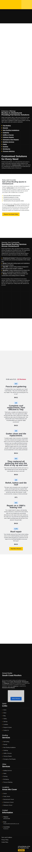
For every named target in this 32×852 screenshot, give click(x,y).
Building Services (8, 142)
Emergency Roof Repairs (11, 139)
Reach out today (12, 340)
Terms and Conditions (6, 837)
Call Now (6, 66)
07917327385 (11, 205)
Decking (5, 146)
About (4, 712)
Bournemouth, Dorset (8, 799)
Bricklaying (6, 149)
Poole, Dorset (6, 796)
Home (7, 12)
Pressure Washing (9, 151)
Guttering (6, 132)
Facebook (5, 828)
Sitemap (5, 721)
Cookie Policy (4, 842)
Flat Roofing (7, 125)
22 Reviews (21, 379)
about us (15, 686)
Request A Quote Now (10, 602)
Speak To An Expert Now (16, 346)
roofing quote (10, 187)
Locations (5, 724)
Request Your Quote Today (11, 214)
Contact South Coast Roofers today (12, 638)
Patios (5, 144)
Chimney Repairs (8, 137)
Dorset (11, 334)
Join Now (21, 850)
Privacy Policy (4, 839)
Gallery (5, 718)
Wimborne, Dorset (7, 805)
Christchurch (6, 59)
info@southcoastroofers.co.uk (11, 823)
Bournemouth (25, 334)
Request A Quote (7, 727)
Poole (19, 334)
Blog (4, 715)
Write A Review (16, 698)
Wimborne (5, 336)
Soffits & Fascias (8, 135)
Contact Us (6, 730)
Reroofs (5, 128)
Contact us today (16, 164)
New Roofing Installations (11, 130)
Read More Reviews (16, 548)
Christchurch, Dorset (8, 802)
